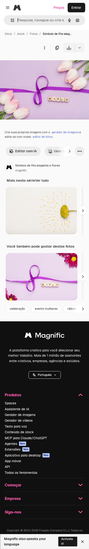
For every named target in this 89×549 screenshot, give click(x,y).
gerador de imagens (65, 132)
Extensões (16, 449)
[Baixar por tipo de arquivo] (79, 47)
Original (30, 63)
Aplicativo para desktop (27, 455)
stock (21, 34)
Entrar (76, 7)
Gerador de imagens (20, 415)
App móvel (13, 461)
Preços (58, 7)
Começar (13, 484)
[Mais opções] (44, 47)
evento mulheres (46, 309)
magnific (21, 170)
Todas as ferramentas (21, 473)
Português (45, 375)
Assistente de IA (17, 409)
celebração (17, 309)
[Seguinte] (69, 151)
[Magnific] (45, 336)
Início (8, 34)
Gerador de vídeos (19, 420)
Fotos (33, 34)
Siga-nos (13, 511)
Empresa (13, 498)
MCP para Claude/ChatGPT (26, 438)
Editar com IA (26, 151)
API (7, 467)
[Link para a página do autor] (9, 168)
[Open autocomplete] (10, 20)
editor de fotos (42, 137)
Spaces (10, 403)
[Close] (82, 541)
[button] (44, 375)
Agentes (15, 444)
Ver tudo (42, 180)
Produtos (13, 394)
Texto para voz (16, 426)
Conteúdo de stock (19, 432)
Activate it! (67, 541)
